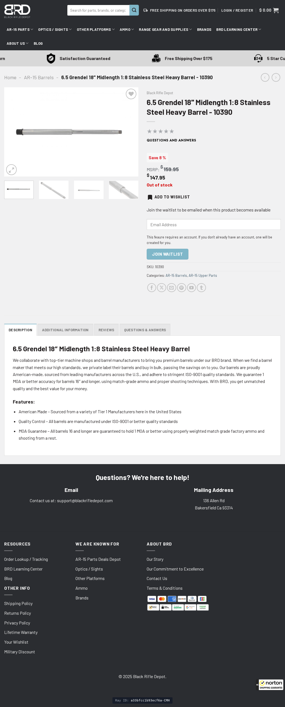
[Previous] (14, 132)
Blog (38, 43)
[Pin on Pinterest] (181, 287)
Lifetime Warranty (21, 632)
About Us (16, 43)
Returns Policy (17, 613)
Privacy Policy (17, 622)
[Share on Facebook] (151, 287)
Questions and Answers (171, 140)
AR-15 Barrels (39, 77)
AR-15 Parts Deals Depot (98, 559)
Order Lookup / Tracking (26, 559)
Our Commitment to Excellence (175, 568)
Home (10, 77)
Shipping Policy (18, 603)
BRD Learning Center (236, 29)
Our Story (155, 559)
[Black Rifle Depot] (33, 11)
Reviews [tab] (106, 330)
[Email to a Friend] (171, 287)
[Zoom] (11, 169)
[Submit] (134, 10)
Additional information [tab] (65, 330)
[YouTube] (191, 287)
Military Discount (19, 651)
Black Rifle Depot (160, 93)
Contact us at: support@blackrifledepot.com (71, 500)
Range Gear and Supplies (163, 29)
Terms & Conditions (165, 588)
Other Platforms (94, 29)
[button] (270, 684)
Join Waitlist (167, 254)
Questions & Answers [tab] (145, 330)
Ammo (125, 29)
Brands (204, 29)
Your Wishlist (16, 641)
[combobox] (98, 10)
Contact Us (157, 578)
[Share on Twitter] (161, 287)
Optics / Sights (53, 29)
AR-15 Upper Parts (203, 275)
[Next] (129, 132)
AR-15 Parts (18, 29)
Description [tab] (20, 330)
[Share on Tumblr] (201, 287)
